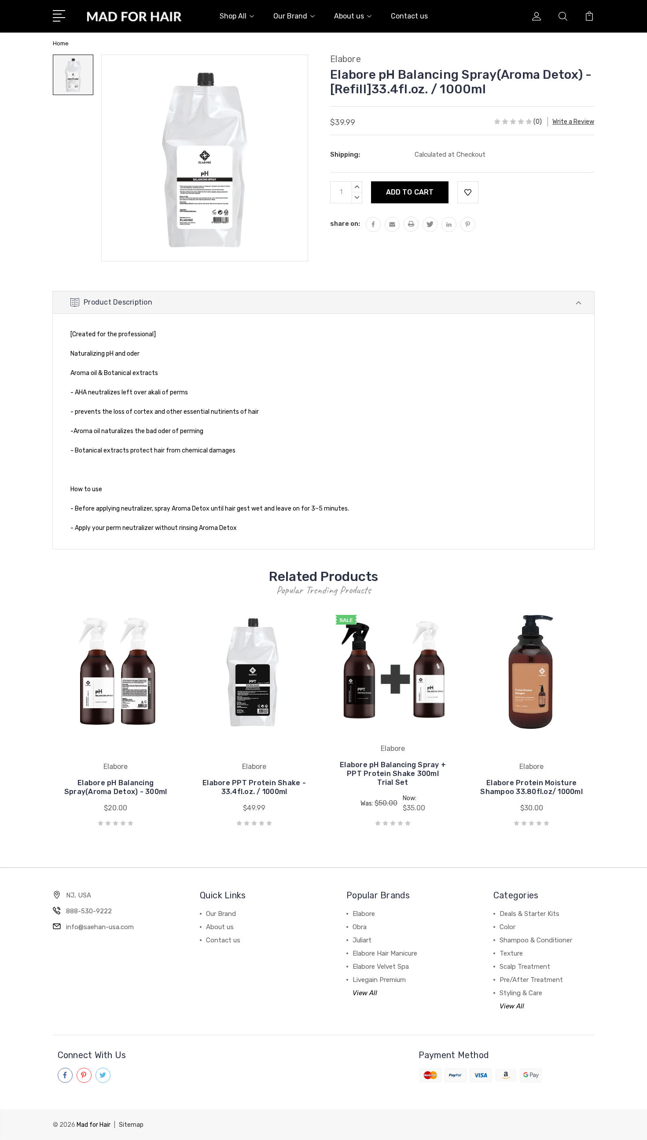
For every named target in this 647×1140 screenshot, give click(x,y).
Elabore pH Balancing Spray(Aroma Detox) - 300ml (115, 787)
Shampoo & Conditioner (536, 940)
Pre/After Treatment (531, 980)
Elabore (364, 914)
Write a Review (573, 121)
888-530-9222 (89, 911)
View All (365, 993)
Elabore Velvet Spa (381, 967)
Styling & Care (521, 993)
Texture (511, 953)
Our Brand (290, 16)
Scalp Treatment (525, 967)
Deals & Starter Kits (529, 914)
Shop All (233, 16)
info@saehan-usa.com (100, 927)
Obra (360, 927)
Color (507, 927)
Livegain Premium (379, 980)
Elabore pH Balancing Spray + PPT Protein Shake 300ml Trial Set (393, 774)
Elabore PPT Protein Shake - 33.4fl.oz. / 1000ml (254, 787)
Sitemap (131, 1125)
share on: (345, 224)
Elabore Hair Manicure (385, 953)
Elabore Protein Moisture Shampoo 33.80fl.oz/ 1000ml (531, 787)
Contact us (409, 16)
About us (349, 16)
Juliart (362, 940)
